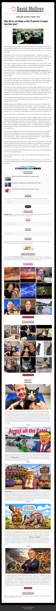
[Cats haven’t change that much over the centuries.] (44, 349)
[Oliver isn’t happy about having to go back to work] (12, 333)
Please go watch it (15, 457)
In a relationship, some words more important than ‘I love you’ (25, 189)
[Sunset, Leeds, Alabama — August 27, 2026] (12, 275)
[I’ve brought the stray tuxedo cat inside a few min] (44, 333)
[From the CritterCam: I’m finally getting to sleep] (28, 365)
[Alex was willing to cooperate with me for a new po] (12, 307)
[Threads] (35, 168)
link (28, 596)
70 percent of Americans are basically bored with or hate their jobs (33, 70)
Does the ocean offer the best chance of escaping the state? (25, 176)
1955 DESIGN (29, 608)
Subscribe (28, 206)
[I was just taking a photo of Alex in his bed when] (12, 365)
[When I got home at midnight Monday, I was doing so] (44, 275)
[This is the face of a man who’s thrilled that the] (28, 307)
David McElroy (28, 9)
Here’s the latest (8, 491)
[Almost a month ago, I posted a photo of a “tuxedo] (28, 349)
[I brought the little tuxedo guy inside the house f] (12, 349)
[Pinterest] (20, 168)
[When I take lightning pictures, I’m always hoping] (28, 291)
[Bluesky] (31, 168)
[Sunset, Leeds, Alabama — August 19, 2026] (28, 275)
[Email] (28, 168)
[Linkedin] (24, 168)
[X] (39, 168)
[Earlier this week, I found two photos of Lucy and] (12, 291)
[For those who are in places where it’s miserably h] (44, 291)
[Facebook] (17, 168)
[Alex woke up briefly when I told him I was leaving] (44, 365)
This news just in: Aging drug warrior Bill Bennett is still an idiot (26, 183)
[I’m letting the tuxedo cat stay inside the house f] (28, 333)
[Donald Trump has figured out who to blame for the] (44, 307)
